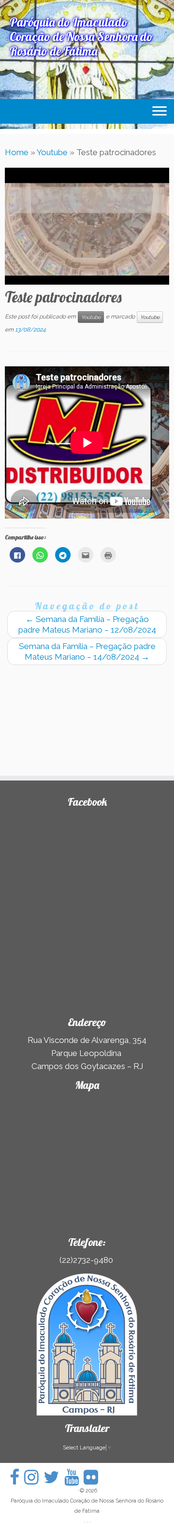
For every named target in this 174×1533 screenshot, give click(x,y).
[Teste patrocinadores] (87, 224)
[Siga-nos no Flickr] (93, 1477)
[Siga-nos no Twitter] (54, 1477)
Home (17, 152)
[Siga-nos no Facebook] (17, 1477)
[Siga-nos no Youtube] (74, 1477)
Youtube (52, 152)
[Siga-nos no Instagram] (34, 1477)
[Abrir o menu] (159, 111)
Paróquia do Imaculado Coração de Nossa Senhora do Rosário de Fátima (87, 1506)
